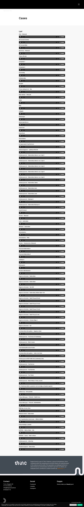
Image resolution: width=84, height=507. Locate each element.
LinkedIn (32, 486)
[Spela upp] (20, 36)
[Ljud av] (60, 36)
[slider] (62, 37)
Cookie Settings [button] (73, 504)
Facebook (33, 484)
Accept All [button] (80, 504)
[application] (42, 37)
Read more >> (61, 468)
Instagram (33, 488)
